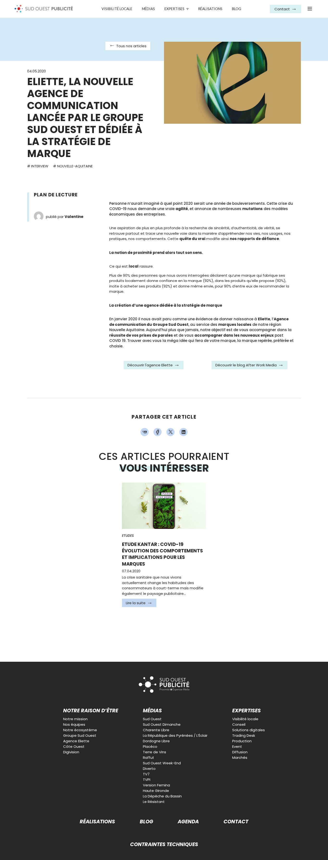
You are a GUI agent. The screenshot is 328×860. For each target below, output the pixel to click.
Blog (236, 9)
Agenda (188, 822)
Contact (236, 822)
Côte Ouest (74, 746)
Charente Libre (156, 729)
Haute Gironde (156, 790)
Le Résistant (154, 801)
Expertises (174, 9)
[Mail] (144, 432)
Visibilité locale (117, 9)
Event (237, 746)
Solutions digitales (248, 729)
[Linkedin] (183, 432)
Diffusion (240, 752)
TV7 (146, 774)
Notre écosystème (80, 729)
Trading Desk (243, 735)
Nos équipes (74, 724)
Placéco (150, 746)
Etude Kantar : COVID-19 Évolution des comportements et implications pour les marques (162, 554)
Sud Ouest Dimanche (162, 724)
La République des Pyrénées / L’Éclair (175, 735)
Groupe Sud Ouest (79, 735)
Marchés (239, 757)
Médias (148, 9)
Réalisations (210, 9)
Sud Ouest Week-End (162, 763)
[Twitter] (170, 432)
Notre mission (75, 718)
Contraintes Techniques (164, 845)
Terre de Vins (154, 752)
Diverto (149, 768)
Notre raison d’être (90, 711)
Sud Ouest (152, 718)
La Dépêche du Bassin (162, 796)
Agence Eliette (76, 740)
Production (242, 740)
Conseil (238, 724)
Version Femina (156, 785)
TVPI (146, 779)
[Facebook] (157, 432)
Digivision (71, 752)
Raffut (148, 757)
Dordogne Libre (156, 740)
